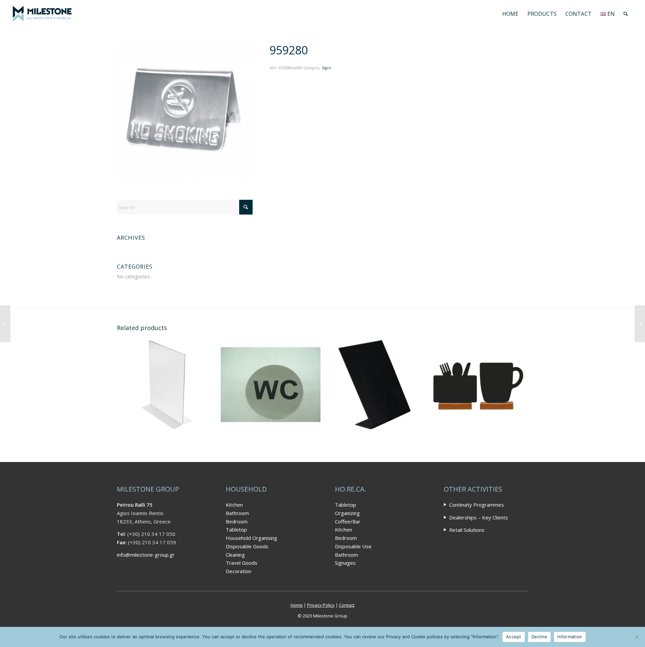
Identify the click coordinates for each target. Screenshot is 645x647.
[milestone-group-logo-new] (42, 13)
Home (297, 605)
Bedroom (237, 521)
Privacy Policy (321, 605)
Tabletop (236, 529)
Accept (513, 636)
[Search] (625, 13)
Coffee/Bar (347, 521)
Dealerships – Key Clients (478, 517)
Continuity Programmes (476, 504)
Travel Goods (241, 562)
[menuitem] (510, 13)
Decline (539, 636)
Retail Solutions (466, 529)
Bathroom (237, 513)
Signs (326, 67)
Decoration (238, 571)
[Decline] (636, 637)
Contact (346, 605)
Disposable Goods (247, 546)
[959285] (5, 323)
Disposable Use (353, 546)
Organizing (347, 513)
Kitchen (234, 504)
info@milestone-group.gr (146, 554)
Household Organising (251, 538)
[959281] (640, 323)
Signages (345, 562)
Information (569, 636)
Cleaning (235, 554)
